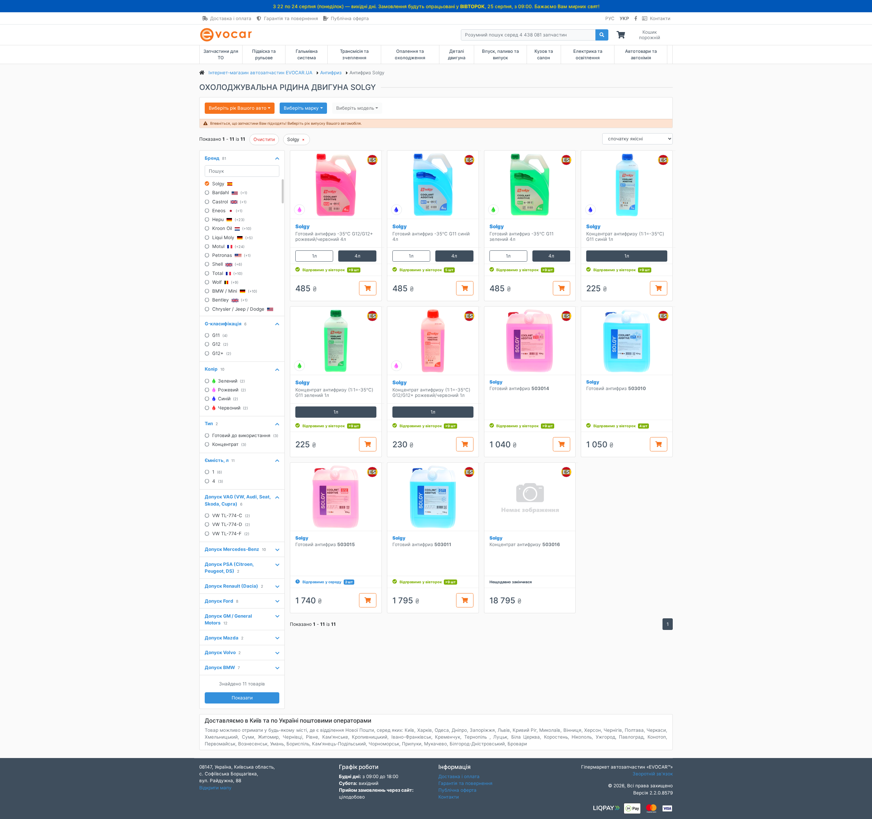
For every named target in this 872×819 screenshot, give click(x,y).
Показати (242, 697)
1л (314, 256)
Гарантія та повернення (291, 18)
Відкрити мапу (215, 787)
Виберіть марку (301, 108)
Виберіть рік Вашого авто (237, 108)
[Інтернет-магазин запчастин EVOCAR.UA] (227, 34)
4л (357, 256)
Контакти (660, 18)
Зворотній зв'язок (653, 773)
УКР (624, 18)
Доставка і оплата (230, 18)
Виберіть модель (355, 108)
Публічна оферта (350, 18)
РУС (609, 18)
